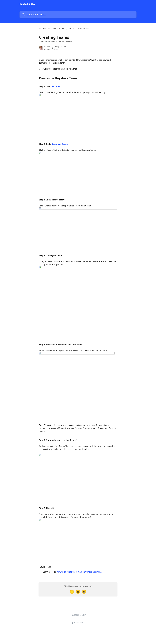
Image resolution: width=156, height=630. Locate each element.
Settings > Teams (60, 144)
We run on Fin (79, 623)
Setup (55, 28)
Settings (56, 86)
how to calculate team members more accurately (79, 571)
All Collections (44, 28)
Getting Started (67, 28)
